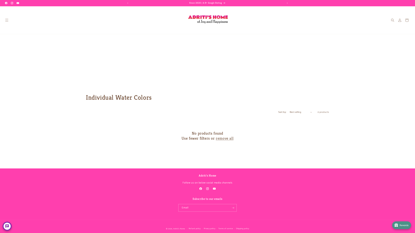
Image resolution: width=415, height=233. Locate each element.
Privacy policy (209, 228)
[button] (6, 20)
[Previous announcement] (127, 3)
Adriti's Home (179, 228)
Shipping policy (242, 228)
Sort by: (282, 112)
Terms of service (225, 228)
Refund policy (195, 228)
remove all (224, 138)
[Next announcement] (287, 3)
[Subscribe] (233, 208)
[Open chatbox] (7, 226)
